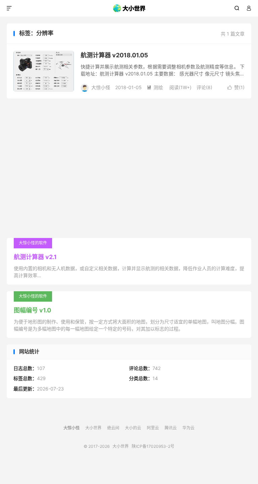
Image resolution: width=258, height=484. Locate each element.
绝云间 (113, 427)
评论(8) (204, 87)
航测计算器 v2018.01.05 (114, 55)
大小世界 (129, 8)
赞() (236, 87)
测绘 (155, 87)
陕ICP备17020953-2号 (153, 446)
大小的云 (133, 427)
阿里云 (153, 427)
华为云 (188, 427)
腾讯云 (171, 427)
